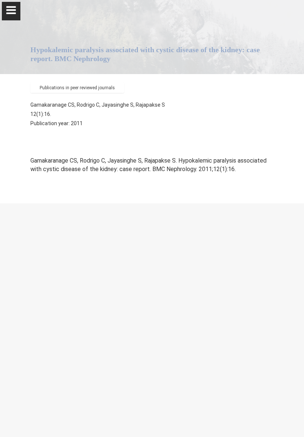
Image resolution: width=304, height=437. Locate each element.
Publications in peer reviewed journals (77, 87)
